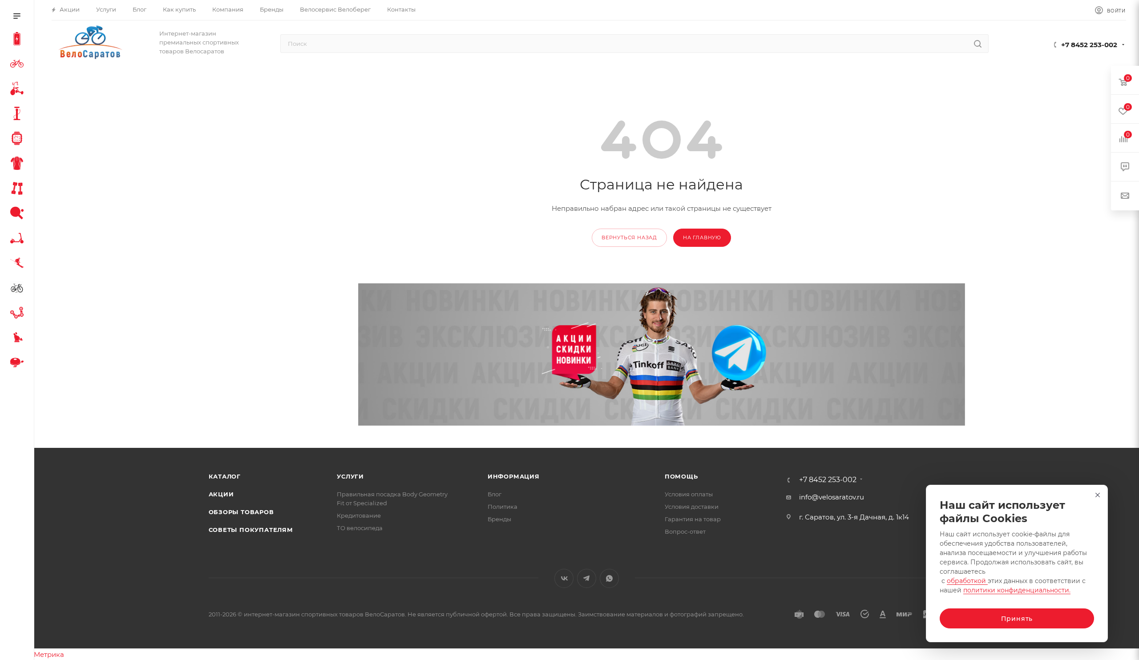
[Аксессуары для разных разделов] (19, 363)
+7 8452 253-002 (1089, 44)
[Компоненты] (19, 314)
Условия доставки (692, 506)
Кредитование (359, 515)
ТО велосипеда (360, 527)
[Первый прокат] (19, 289)
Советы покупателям (251, 529)
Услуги (350, 476)
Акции (221, 494)
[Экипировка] (19, 164)
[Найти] (978, 43)
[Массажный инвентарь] (19, 338)
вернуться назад (629, 237)
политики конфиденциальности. (1016, 590)
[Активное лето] (19, 214)
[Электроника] (19, 139)
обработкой (967, 581)
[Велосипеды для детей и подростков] (19, 89)
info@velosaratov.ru (831, 497)
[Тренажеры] (19, 189)
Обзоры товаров (241, 511)
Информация (514, 476)
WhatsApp (609, 578)
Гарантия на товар (693, 519)
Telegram (586, 578)
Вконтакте (564, 578)
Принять (1017, 619)
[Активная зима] (19, 264)
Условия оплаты (689, 494)
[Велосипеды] (19, 64)
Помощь (681, 476)
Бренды (499, 519)
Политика (502, 506)
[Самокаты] (19, 239)
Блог (494, 494)
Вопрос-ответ (685, 531)
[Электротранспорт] (19, 40)
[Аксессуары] (19, 114)
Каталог (225, 476)
